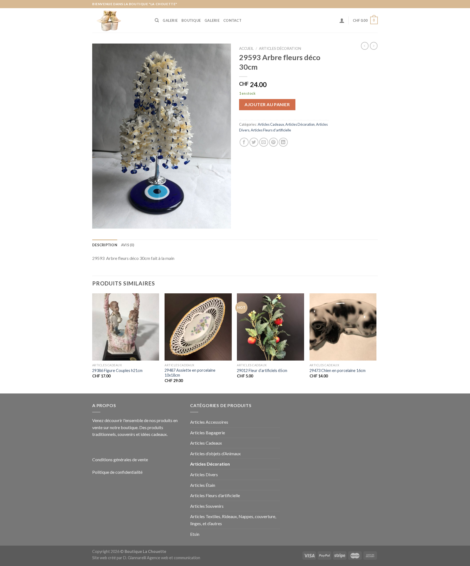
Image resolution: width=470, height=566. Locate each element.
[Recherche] (157, 20)
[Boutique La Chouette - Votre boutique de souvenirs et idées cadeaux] (119, 20)
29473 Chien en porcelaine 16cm (338, 370)
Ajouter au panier (267, 104)
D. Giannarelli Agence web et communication (161, 557)
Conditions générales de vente (120, 459)
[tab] (104, 244)
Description (104, 245)
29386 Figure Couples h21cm (117, 370)
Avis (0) (127, 245)
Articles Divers (204, 474)
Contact (232, 20)
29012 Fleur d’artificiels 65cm (262, 370)
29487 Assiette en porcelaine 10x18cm (190, 373)
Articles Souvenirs (207, 506)
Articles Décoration (280, 48)
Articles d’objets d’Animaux (215, 453)
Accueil (246, 48)
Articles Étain (202, 485)
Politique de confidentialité (117, 472)
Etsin (194, 534)
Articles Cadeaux (271, 124)
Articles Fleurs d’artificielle (271, 130)
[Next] (376, 343)
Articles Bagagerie (207, 432)
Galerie (170, 20)
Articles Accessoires (209, 421)
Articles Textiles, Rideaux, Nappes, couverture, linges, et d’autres (233, 520)
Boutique (191, 20)
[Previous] (92, 343)
